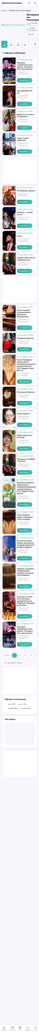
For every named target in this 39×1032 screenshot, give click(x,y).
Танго (19, 236)
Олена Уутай (23, 414)
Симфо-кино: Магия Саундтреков (26, 259)
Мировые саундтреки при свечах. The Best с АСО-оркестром (25, 66)
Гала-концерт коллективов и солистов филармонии (24, 313)
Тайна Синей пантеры (22, 139)
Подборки (27, 1030)
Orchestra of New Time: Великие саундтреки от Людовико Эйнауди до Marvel (26, 601)
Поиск (35, 1030)
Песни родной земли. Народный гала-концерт (25, 517)
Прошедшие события (14, 663)
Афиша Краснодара (12, 3)
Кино (20, 1030)
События (12, 1030)
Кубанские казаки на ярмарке (25, 115)
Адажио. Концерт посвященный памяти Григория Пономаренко (25, 572)
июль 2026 (11, 704)
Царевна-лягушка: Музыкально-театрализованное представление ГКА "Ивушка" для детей (26, 488)
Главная (4, 11)
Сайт (31, 35)
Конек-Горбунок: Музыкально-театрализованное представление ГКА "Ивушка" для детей (26, 365)
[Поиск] (29, 3)
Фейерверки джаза (26, 191)
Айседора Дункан (25, 338)
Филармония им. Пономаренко (24, 73)
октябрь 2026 (26, 708)
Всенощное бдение (26, 392)
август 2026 (23, 704)
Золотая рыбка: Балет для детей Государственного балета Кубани (26, 544)
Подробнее (23, 80)
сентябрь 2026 (13, 708)
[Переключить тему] (35, 3)
